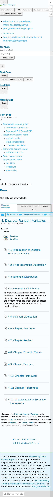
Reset (4, 76)
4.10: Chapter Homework (22, 375)
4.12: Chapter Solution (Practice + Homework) (27, 401)
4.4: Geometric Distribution (24, 288)
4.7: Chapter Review (20, 340)
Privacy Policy (42, 480)
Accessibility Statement (33, 484)
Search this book (6, 50)
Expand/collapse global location (50, 214)
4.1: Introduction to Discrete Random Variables (24, 251)
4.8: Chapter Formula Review (25, 352)
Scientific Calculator (16, 145)
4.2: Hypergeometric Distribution (27, 264)
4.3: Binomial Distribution (23, 276)
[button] (11, 167)
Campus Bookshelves (31, 215)
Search (5, 494)
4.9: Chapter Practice (20, 364)
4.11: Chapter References (23, 387)
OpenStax (14, 236)
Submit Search (7, 58)
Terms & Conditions (11, 484)
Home (12, 215)
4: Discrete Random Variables (26, 414)
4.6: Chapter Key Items (21, 328)
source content (28, 422)
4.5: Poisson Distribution (22, 316)
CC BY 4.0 (12, 420)
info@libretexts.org (40, 486)
